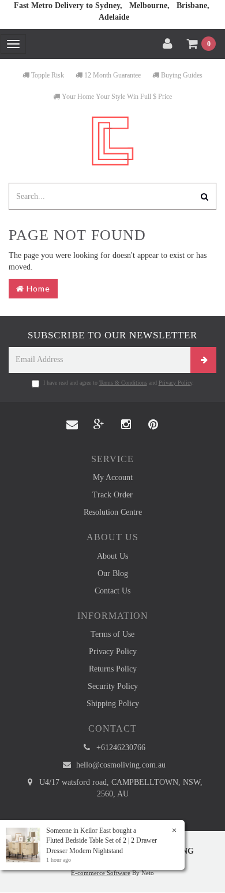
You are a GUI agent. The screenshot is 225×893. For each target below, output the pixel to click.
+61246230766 (119, 747)
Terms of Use (112, 634)
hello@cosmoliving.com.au (120, 765)
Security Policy (113, 686)
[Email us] (72, 425)
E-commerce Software (100, 872)
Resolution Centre (113, 512)
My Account (113, 477)
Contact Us (112, 590)
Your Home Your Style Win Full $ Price (116, 97)
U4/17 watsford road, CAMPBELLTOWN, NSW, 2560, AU (119, 788)
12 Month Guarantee (111, 75)
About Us (112, 556)
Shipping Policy (113, 703)
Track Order (112, 494)
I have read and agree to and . (118, 382)
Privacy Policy (175, 382)
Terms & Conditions (123, 382)
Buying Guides (180, 75)
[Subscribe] (203, 360)
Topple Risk (46, 75)
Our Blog (112, 573)
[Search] (205, 196)
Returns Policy (113, 669)
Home (37, 288)
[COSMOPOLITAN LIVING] (112, 140)
